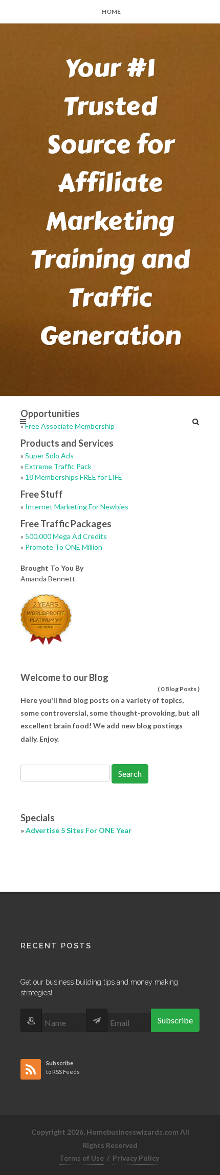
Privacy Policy (136, 1158)
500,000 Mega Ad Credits (66, 536)
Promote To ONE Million (63, 547)
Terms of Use (81, 1158)
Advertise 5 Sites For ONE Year (78, 830)
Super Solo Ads (49, 455)
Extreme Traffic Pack (58, 466)
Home (111, 11)
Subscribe (175, 1020)
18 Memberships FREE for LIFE (73, 477)
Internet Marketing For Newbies (76, 506)
